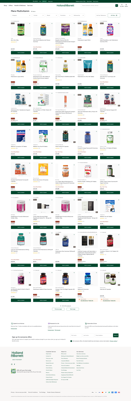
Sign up (116, 335)
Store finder (89, 1)
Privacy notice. (113, 341)
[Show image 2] (43, 72)
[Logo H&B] (65, 6)
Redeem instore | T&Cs (81, 1)
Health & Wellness (20, 5)
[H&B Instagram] (12, 364)
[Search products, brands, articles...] (116, 5)
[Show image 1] (42, 72)
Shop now (50, 1)
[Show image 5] (89, 72)
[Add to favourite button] (30, 23)
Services (30, 5)
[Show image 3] (66, 72)
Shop (5, 5)
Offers (11, 5)
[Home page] (65, 5)
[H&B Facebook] (14, 364)
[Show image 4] (88, 72)
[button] (21, 15)
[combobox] (98, 5)
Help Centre (95, 1)
